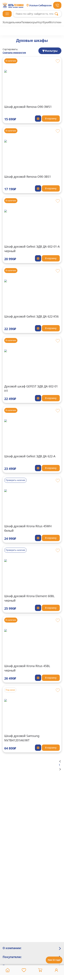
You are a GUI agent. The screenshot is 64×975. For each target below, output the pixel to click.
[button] (7, 14)
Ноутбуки (43, 22)
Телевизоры (29, 22)
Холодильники (12, 22)
